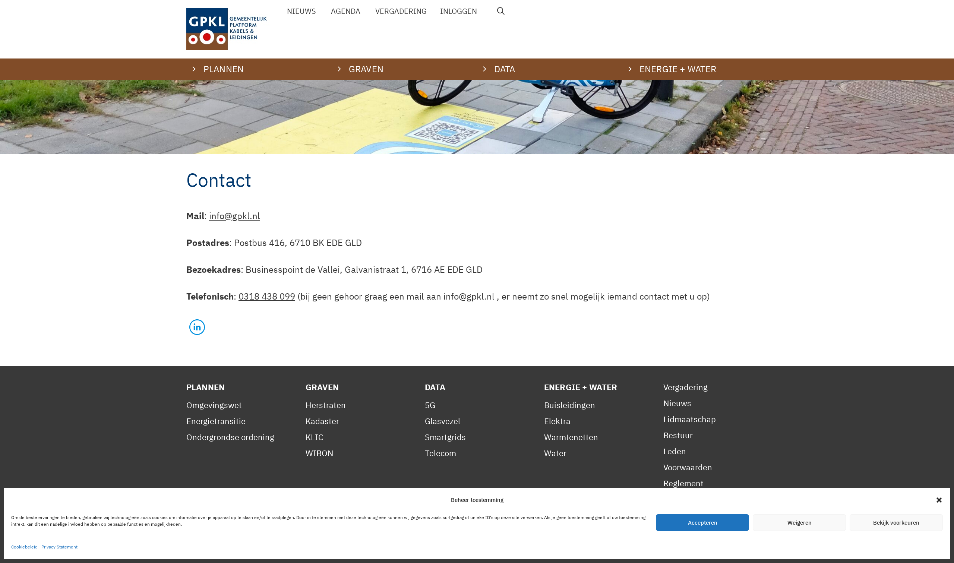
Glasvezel (442, 420)
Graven (322, 387)
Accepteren (702, 522)
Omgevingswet (214, 404)
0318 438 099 (266, 296)
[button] (939, 500)
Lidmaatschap (689, 419)
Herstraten (326, 404)
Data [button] (504, 69)
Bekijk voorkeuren (896, 522)
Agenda (345, 11)
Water (555, 452)
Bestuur (678, 435)
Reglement (683, 483)
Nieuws (301, 11)
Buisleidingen (569, 404)
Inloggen (458, 11)
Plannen (205, 387)
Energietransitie (216, 420)
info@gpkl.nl (234, 216)
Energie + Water (580, 387)
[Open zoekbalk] (501, 11)
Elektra (557, 420)
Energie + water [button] (677, 69)
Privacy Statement (59, 547)
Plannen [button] (223, 69)
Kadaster (322, 420)
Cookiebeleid (24, 547)
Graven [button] (366, 69)
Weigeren (799, 522)
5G (430, 404)
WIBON (320, 452)
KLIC (314, 436)
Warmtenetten (571, 436)
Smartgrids (445, 436)
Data (435, 387)
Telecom (440, 452)
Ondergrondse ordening (230, 436)
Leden (674, 451)
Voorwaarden (687, 467)
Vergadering (401, 11)
